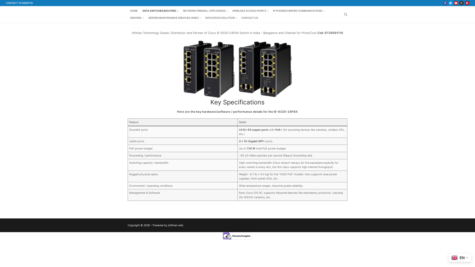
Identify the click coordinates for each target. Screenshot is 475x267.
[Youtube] (456, 3)
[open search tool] (345, 14)
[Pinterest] (467, 3)
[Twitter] (450, 3)
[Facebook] (445, 3)
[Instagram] (461, 3)
